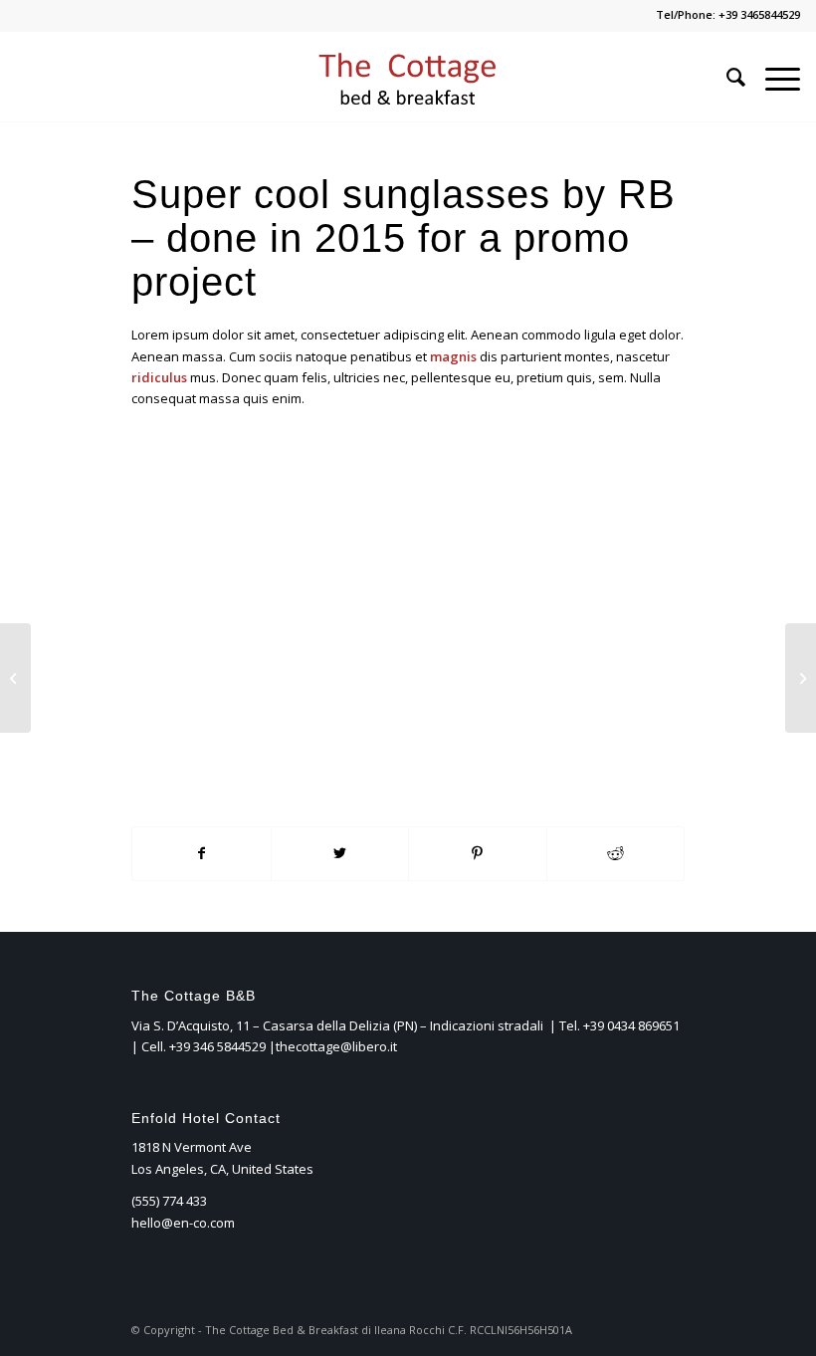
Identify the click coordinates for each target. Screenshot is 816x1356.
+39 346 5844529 (217, 1046)
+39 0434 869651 (631, 1025)
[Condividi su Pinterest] (477, 853)
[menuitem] (726, 76)
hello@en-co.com (183, 1223)
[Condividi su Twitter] (340, 853)
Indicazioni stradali (488, 1025)
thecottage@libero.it (336, 1046)
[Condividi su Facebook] (201, 853)
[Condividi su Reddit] (616, 853)
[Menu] (772, 76)
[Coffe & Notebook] (15, 678)
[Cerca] (726, 76)
